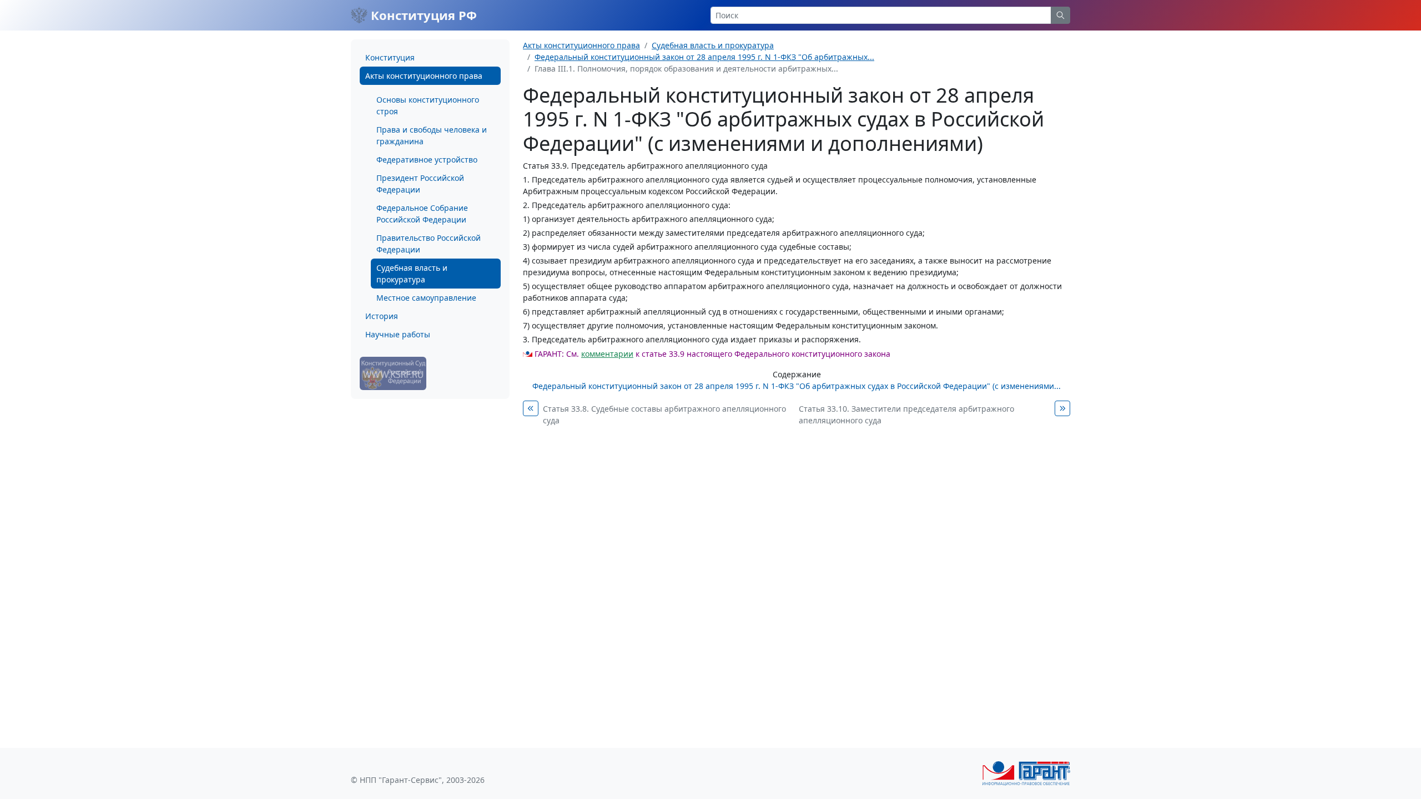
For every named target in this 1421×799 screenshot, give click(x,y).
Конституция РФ (422, 15)
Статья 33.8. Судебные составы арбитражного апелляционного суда (664, 414)
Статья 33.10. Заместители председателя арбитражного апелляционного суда (906, 414)
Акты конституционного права (423, 75)
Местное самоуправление (426, 297)
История (381, 316)
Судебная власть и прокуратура (411, 273)
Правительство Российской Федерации (428, 243)
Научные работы (397, 334)
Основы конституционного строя (427, 105)
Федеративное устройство (426, 159)
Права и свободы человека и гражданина (431, 135)
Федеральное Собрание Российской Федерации (422, 214)
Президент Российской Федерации (420, 184)
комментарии (607, 353)
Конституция (390, 57)
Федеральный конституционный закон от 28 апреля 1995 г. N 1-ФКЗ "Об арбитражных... (704, 57)
